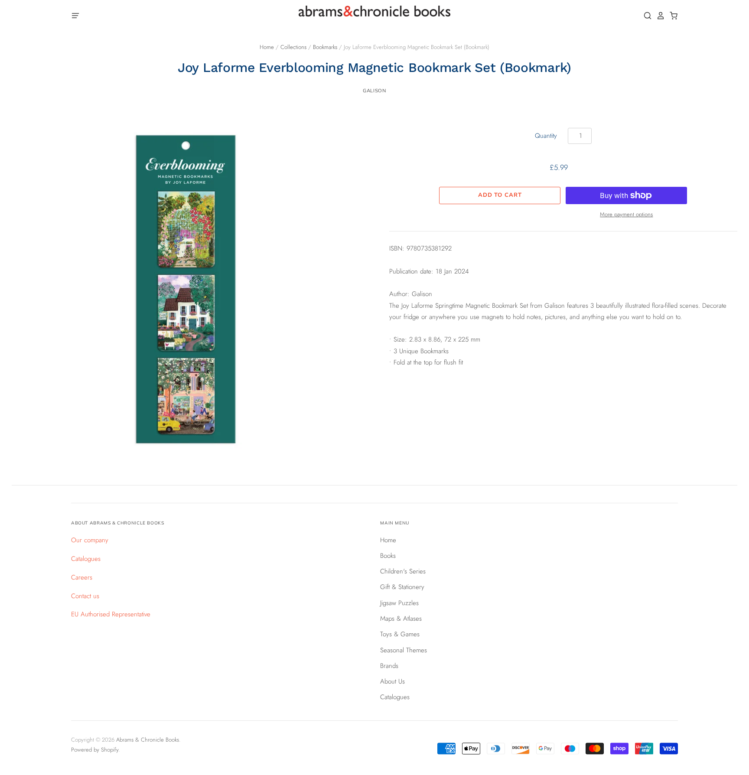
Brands (389, 666)
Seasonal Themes (403, 650)
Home (267, 47)
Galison (374, 91)
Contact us (85, 596)
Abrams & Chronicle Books (147, 740)
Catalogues (86, 558)
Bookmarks (325, 47)
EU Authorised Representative (110, 614)
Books (388, 555)
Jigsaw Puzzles (399, 603)
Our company (89, 540)
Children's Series (403, 571)
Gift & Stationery (402, 587)
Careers (81, 577)
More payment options (626, 214)
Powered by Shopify (94, 750)
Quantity (546, 135)
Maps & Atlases (401, 618)
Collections (293, 47)
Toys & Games (400, 634)
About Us (392, 681)
